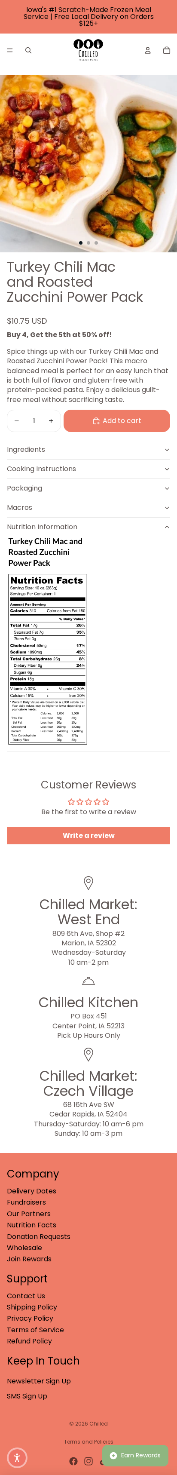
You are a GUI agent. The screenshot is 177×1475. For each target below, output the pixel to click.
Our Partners (29, 1214)
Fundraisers (26, 1202)
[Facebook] (73, 1461)
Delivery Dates (31, 1191)
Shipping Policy (32, 1307)
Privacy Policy (30, 1318)
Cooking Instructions (41, 469)
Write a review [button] (89, 835)
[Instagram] (88, 1461)
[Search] (28, 50)
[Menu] (10, 50)
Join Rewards (29, 1259)
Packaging (24, 488)
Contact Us (26, 1296)
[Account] (147, 50)
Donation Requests (38, 1237)
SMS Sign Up (27, 1396)
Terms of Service (35, 1330)
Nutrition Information (42, 527)
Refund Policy (29, 1341)
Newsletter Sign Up (39, 1381)
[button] (17, 1457)
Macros (19, 507)
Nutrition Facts (31, 1225)
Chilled (98, 1423)
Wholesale (24, 1248)
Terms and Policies (88, 1441)
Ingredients (26, 449)
